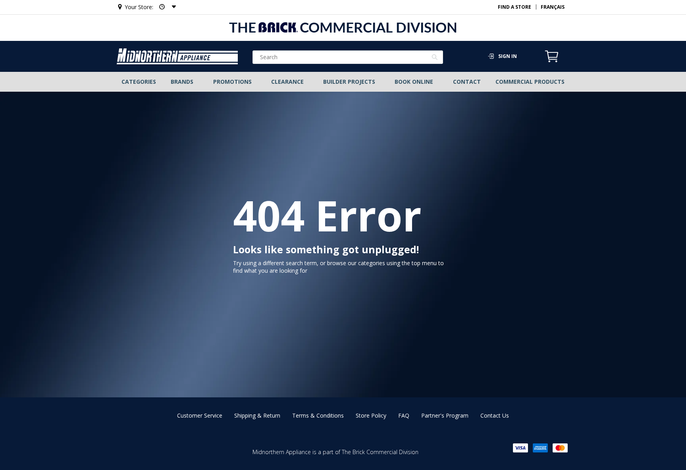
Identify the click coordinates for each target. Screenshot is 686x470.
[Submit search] (435, 58)
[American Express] (540, 448)
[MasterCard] (560, 448)
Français (553, 7)
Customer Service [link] (199, 415)
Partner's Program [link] (444, 415)
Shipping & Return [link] (257, 415)
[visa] (520, 448)
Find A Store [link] (514, 7)
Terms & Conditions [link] (318, 415)
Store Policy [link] (371, 415)
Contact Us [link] (494, 415)
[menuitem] (139, 82)
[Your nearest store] (165, 7)
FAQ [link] (403, 415)
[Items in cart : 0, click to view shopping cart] (552, 61)
